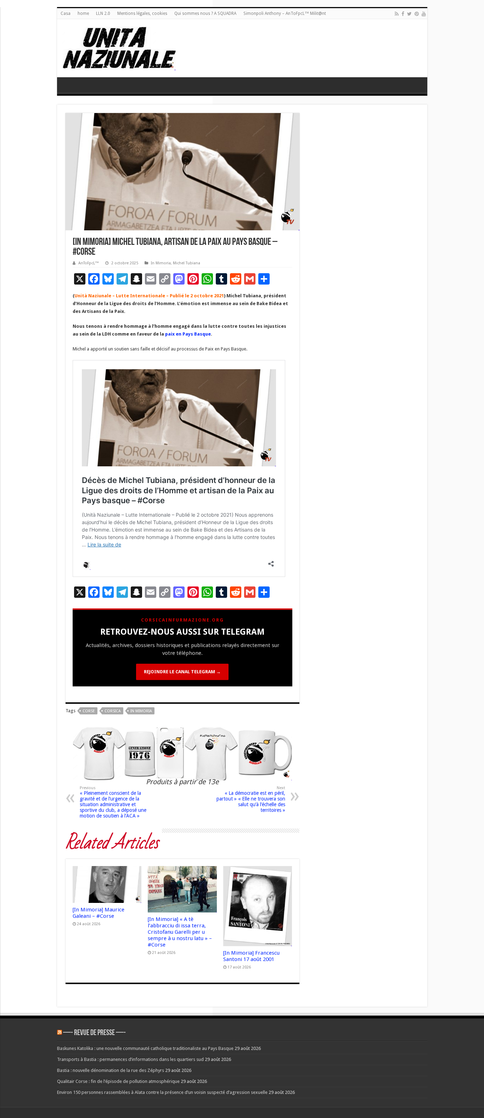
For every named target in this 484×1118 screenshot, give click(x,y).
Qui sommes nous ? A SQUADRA (205, 13)
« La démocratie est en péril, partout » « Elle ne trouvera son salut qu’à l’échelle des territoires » (250, 799)
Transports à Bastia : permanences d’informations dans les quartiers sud (130, 1059)
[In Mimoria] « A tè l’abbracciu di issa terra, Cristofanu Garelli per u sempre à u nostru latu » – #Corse (180, 932)
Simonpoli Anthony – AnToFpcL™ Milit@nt (284, 13)
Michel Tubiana (186, 263)
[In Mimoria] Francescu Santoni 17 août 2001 (251, 956)
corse (89, 711)
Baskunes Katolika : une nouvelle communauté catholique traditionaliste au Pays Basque (145, 1048)
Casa (66, 13)
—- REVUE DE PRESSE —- (94, 1033)
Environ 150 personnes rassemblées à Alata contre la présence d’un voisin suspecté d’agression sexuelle (162, 1092)
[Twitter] (409, 14)
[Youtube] (424, 14)
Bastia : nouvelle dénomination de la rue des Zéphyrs (110, 1070)
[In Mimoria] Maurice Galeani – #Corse (98, 912)
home (83, 13)
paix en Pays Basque (188, 334)
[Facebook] (403, 14)
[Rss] (396, 14)
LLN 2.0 (103, 13)
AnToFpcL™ (88, 263)
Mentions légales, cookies (142, 13)
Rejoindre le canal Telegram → (182, 671)
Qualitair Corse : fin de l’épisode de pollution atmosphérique (118, 1081)
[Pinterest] (417, 14)
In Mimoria (161, 263)
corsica (113, 711)
